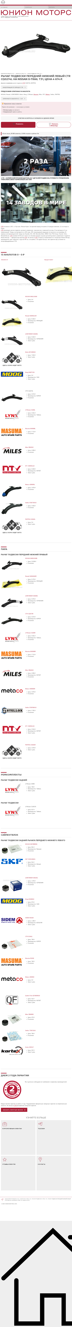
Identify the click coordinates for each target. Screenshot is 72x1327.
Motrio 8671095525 (30, 352)
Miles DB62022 (29, 447)
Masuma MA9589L (30, 428)
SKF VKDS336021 (30, 859)
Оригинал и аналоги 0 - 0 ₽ (13, 98)
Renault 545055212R (30, 316)
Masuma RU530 (29, 958)
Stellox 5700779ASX (30, 502)
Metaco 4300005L (30, 484)
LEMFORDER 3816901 (31, 334)
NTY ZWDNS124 (29, 466)
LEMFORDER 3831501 (31, 878)
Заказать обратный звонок (13, 1110)
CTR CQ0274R (29, 613)
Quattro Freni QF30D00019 (32, 995)
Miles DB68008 (29, 1014)
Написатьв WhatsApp (53, 124)
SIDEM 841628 (29, 917)
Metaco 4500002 (29, 977)
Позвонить (18, 124)
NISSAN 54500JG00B (31, 558)
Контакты (52, 7)
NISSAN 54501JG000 (31, 296)
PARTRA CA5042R (30, 745)
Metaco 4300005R (30, 689)
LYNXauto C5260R (30, 633)
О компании (28, 7)
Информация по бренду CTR (13, 87)
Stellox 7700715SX (30, 1030)
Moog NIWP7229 (29, 372)
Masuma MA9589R (30, 651)
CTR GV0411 (28, 936)
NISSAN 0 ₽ (4, 259)
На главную (4, 7)
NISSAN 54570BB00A (31, 844)
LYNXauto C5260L (30, 410)
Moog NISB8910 (29, 899)
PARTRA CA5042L (30, 519)
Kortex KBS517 (29, 1047)
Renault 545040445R (30, 576)
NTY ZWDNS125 (29, 726)
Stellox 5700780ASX (30, 707)
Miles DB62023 (29, 670)
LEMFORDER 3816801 (31, 596)
